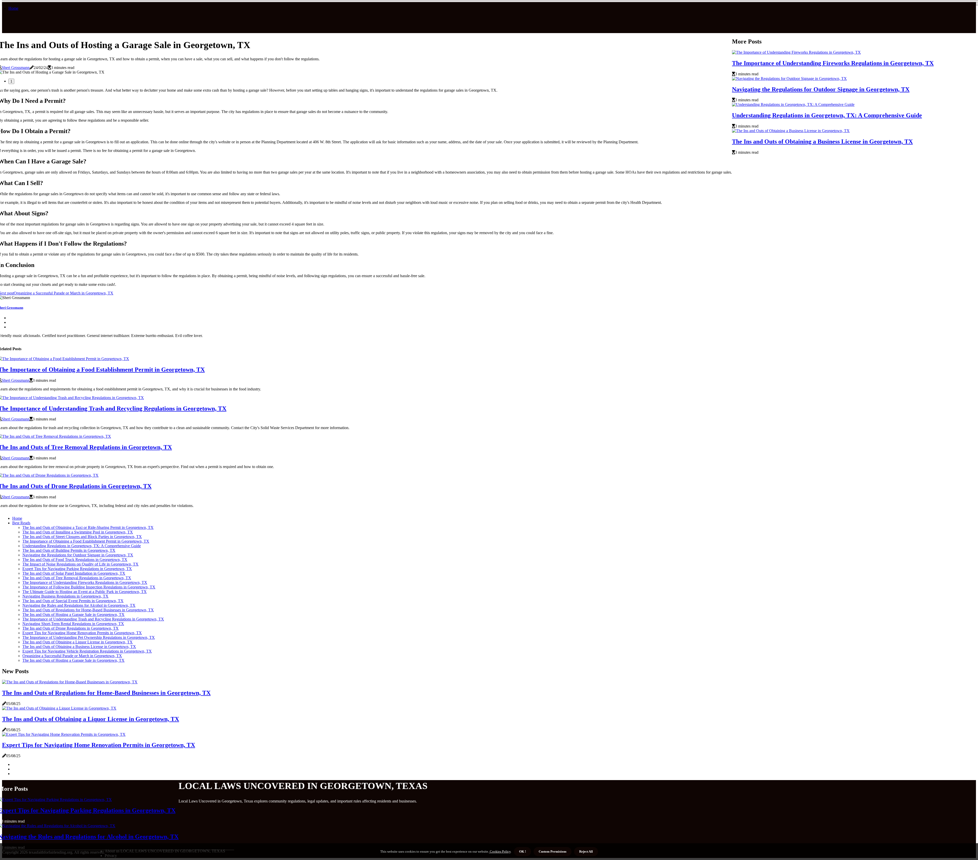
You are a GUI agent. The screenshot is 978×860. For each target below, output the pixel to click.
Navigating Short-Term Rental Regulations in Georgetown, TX (73, 624)
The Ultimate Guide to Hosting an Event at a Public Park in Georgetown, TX (84, 591)
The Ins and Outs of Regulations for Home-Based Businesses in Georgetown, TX (88, 610)
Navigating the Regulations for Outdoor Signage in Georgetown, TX (820, 89)
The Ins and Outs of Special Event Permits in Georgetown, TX (73, 601)
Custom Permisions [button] (552, 851)
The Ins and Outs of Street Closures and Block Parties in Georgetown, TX (82, 536)
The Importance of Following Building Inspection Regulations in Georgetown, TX (88, 587)
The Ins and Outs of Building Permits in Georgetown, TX (68, 550)
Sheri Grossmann (16, 67)
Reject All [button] (586, 851)
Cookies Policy (500, 851)
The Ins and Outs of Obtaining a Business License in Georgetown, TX (822, 141)
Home (13, 8)
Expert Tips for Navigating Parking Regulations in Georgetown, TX (77, 569)
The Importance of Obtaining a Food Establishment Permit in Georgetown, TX (85, 541)
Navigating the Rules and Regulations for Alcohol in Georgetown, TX (78, 605)
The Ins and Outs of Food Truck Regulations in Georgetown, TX (74, 559)
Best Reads (21, 523)
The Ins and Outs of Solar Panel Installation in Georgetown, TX (73, 573)
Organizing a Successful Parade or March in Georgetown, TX (72, 656)
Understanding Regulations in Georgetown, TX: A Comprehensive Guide (827, 115)
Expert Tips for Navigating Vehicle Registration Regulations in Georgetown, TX (87, 651)
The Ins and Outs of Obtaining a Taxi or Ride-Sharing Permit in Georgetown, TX (88, 527)
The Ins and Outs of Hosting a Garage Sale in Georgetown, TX (73, 614)
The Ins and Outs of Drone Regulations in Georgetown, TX (70, 628)
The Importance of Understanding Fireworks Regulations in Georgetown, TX (833, 63)
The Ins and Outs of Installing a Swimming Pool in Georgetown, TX (77, 532)
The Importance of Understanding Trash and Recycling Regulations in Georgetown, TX (93, 619)
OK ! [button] (522, 851)
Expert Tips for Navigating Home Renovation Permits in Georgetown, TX (82, 633)
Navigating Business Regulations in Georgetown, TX (65, 596)
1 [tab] (11, 81)
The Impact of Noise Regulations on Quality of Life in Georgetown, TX (80, 564)
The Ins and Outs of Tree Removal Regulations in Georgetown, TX (76, 578)
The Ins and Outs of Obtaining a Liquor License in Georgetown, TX (77, 642)
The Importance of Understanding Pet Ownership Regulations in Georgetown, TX (88, 637)
